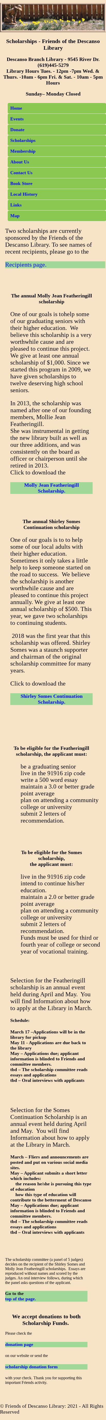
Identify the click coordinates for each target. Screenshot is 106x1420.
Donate (17, 129)
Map (15, 215)
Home (16, 108)
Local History (24, 194)
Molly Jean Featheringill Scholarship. (51, 488)
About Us (19, 161)
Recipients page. (26, 264)
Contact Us (21, 172)
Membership (23, 151)
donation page (19, 1344)
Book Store (21, 183)
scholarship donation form (31, 1366)
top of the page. (20, 1298)
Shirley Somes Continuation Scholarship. (52, 699)
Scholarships (23, 140)
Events (17, 118)
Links (16, 205)
